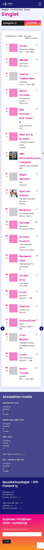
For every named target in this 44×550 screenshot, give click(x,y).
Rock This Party (25, 125)
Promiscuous (24, 98)
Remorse (23, 295)
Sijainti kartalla (10, 497)
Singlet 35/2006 (3, 328)
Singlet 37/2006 (41, 328)
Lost (21, 182)
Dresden (24, 138)
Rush (21, 324)
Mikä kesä (23, 226)
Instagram (6, 407)
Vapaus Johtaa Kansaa (28, 166)
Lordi (23, 45)
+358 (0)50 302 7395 (10, 503)
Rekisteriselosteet (10, 508)
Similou (24, 306)
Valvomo (24, 222)
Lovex (23, 292)
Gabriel (24, 134)
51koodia (25, 162)
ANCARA (23, 60)
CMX (21, 153)
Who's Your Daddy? (27, 49)
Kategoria (8, 23)
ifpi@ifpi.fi (7, 506)
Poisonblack (27, 320)
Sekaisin (22, 376)
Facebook (6, 409)
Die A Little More (25, 358)
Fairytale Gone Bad (27, 199)
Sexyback (23, 82)
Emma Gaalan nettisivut (12, 454)
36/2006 (31, 22)
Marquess (25, 210)
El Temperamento (26, 213)
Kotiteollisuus (29, 158)
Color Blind (23, 283)
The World (23, 63)
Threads (6, 414)
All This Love (24, 310)
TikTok (5, 443)
